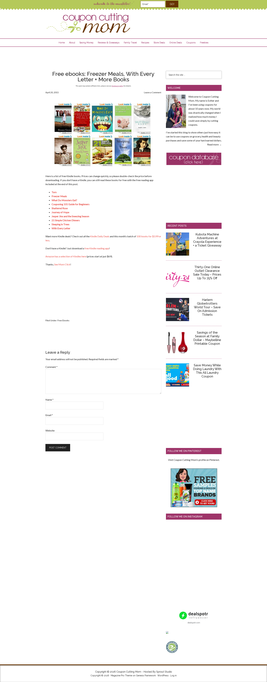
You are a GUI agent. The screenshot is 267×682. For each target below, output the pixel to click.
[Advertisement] (133, 57)
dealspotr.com (194, 622)
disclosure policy (117, 86)
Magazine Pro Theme (121, 675)
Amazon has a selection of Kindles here (65, 256)
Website (50, 430)
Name (49, 399)
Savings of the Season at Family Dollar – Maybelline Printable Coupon (207, 338)
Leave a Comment (152, 92)
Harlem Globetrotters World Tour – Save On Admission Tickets (207, 307)
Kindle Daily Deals (99, 236)
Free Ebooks (63, 320)
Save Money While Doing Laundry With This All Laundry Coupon (207, 370)
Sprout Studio (164, 671)
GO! (172, 4)
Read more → (214, 144)
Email (49, 415)
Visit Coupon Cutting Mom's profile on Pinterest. (194, 459)
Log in (173, 675)
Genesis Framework (146, 675)
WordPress (163, 675)
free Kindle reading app (97, 248)
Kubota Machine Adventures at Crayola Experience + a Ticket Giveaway (207, 239)
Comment (51, 366)
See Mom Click (62, 264)
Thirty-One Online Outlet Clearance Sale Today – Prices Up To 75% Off (207, 272)
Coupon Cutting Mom (88, 23)
